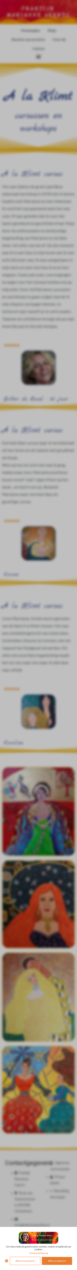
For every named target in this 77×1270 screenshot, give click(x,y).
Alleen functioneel (25, 1261)
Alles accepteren (57, 1261)
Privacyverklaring (38, 1253)
